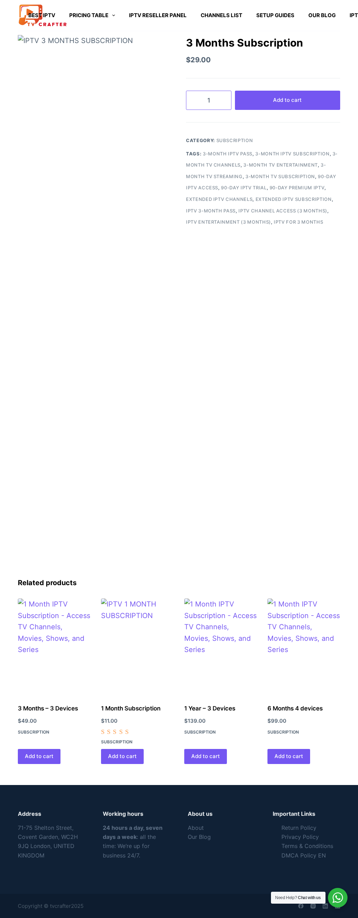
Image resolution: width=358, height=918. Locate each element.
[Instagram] (313, 906)
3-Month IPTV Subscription (292, 153)
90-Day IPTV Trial (243, 187)
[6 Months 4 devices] (303, 646)
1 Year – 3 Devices (209, 708)
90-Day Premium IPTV (297, 187)
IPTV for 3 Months (298, 222)
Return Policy (298, 827)
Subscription (234, 140)
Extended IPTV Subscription (294, 199)
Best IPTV (41, 15)
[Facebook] (300, 906)
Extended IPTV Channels (219, 199)
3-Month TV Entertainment (280, 165)
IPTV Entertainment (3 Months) (228, 222)
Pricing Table (88, 15)
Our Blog (322, 15)
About (196, 827)
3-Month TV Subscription (280, 176)
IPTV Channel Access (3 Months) (282, 210)
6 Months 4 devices (295, 708)
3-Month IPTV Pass (227, 153)
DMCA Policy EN (303, 855)
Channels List (221, 15)
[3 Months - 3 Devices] (54, 646)
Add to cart (287, 100)
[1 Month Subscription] (137, 646)
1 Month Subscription (130, 708)
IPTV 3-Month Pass (211, 210)
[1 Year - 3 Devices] (220, 646)
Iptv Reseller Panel (158, 15)
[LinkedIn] (325, 906)
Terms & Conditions (307, 845)
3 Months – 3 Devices (48, 708)
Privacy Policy (300, 836)
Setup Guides (275, 15)
